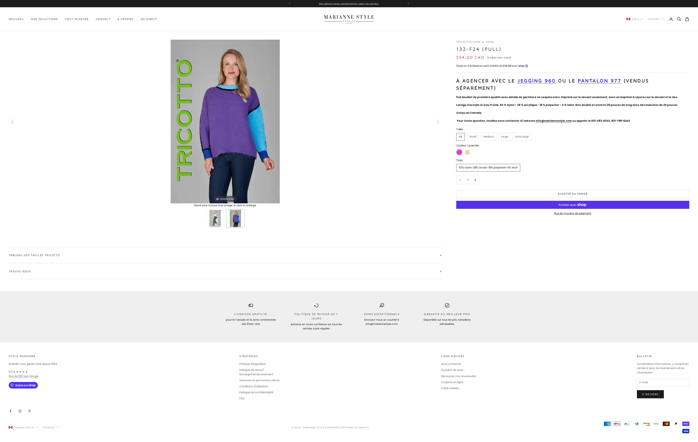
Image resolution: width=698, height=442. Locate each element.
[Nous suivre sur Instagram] (20, 411)
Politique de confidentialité (256, 392)
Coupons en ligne (452, 382)
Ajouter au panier (573, 194)
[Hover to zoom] (225, 121)
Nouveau (16, 19)
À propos (126, 19)
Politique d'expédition (252, 364)
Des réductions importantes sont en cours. (349, 3)
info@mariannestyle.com (554, 120)
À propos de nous (452, 370)
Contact (103, 19)
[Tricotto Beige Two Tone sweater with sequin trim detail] (215, 218)
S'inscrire (650, 394)
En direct (149, 19)
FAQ (241, 398)
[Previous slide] (12, 121)
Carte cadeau (450, 388)
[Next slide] (438, 121)
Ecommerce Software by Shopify (347, 427)
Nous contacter (451, 364)
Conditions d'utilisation (253, 386)
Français (654, 19)
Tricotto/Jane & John (475, 41)
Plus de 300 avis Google (24, 376)
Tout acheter (77, 19)
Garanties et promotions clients (259, 380)
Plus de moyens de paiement (572, 213)
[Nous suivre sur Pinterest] (29, 411)
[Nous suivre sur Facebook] (10, 411)
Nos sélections (44, 19)
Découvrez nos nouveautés (458, 376)
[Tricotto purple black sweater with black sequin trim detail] (235, 218)
